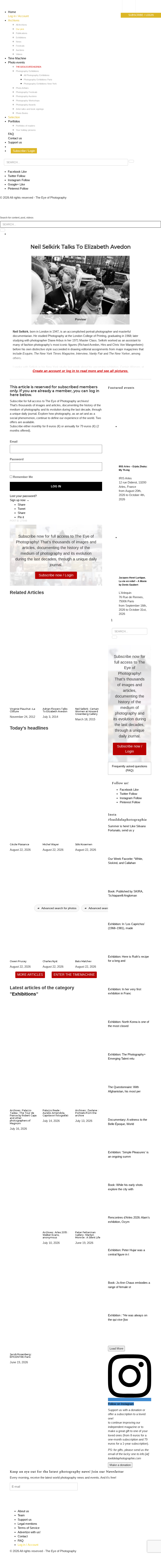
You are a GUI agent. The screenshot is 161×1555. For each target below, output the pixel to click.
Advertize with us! (29, 1532)
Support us (15, 142)
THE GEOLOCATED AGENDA (28, 67)
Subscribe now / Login (56, 575)
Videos (19, 54)
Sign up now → (19, 500)
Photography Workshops (28, 100)
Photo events (16, 62)
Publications (21, 33)
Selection (14, 117)
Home (12, 12)
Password (17, 459)
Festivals (20, 46)
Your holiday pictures (26, 130)
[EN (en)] (132, 11)
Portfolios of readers (25, 126)
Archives (13, 20)
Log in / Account (18, 16)
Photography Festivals (26, 92)
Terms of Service (28, 1527)
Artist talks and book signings (30, 109)
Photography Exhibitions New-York (40, 84)
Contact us (15, 138)
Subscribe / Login (24, 150)
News (18, 41)
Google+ (16, 184)
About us (23, 1511)
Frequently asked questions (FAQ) (129, 768)
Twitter (16, 176)
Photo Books (22, 113)
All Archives (21, 25)
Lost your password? (23, 496)
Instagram (19, 180)
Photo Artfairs (22, 88)
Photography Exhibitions (27, 71)
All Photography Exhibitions (36, 75)
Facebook (17, 171)
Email (13, 441)
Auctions (20, 50)
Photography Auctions (26, 96)
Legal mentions (27, 1523)
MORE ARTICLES (30, 974)
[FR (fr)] (132, 7)
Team (21, 1515)
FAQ (11, 134)
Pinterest (18, 188)
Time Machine (17, 58)
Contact (23, 1536)
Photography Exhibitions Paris (38, 79)
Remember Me (22, 477)
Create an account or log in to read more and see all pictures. (80, 371)
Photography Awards (26, 105)
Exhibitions (21, 37)
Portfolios (14, 121)
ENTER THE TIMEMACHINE (74, 974)
